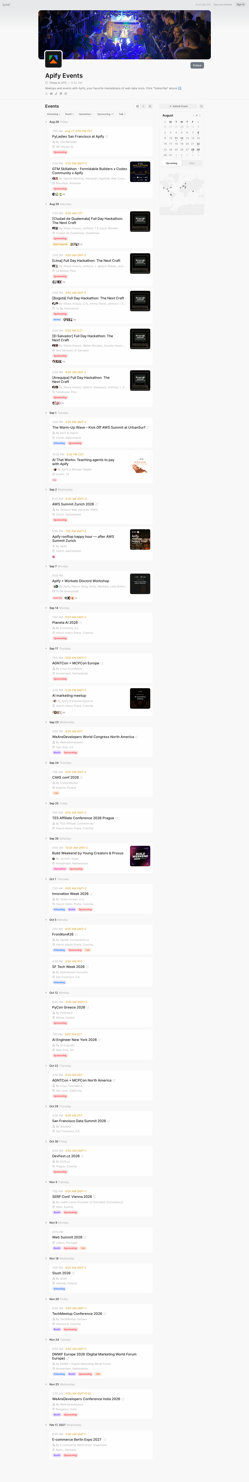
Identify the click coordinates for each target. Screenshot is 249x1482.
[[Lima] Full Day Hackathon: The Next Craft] (100, 268)
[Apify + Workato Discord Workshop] (100, 586)
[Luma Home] (6, 4)
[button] (101, 141)
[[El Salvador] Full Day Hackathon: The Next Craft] (100, 345)
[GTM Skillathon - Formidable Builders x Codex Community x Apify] (100, 178)
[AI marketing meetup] (100, 701)
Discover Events (223, 4)
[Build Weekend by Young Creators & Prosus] (100, 858)
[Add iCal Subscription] (201, 106)
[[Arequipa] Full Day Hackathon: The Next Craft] (100, 387)
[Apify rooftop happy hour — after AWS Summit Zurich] (100, 543)
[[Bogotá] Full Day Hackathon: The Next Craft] (100, 306)
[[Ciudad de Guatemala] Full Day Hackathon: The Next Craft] (100, 228)
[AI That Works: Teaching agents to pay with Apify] (100, 466)
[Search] (150, 106)
